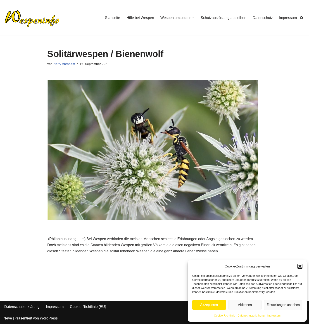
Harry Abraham (64, 64)
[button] (300, 266)
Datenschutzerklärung (251, 315)
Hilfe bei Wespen (140, 18)
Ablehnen (245, 305)
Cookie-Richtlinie (224, 315)
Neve (7, 318)
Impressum (273, 315)
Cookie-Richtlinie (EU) (88, 307)
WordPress (49, 318)
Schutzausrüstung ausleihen (223, 18)
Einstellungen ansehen (283, 305)
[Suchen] (301, 17)
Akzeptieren (209, 305)
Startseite (112, 18)
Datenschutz (263, 18)
